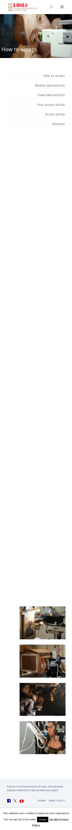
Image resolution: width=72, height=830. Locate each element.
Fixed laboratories (51, 95)
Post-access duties (51, 104)
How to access (54, 76)
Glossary (58, 124)
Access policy (55, 114)
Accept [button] (42, 819)
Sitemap (42, 800)
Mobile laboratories (50, 85)
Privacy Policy (57, 800)
